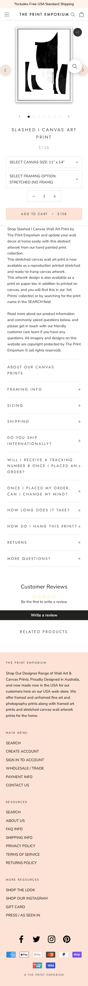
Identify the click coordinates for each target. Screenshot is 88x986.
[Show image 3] (39, 117)
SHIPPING (18, 421)
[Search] (73, 14)
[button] (75, 66)
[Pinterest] (66, 943)
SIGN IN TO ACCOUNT (25, 760)
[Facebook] (21, 943)
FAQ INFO (14, 829)
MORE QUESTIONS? (29, 558)
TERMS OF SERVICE (23, 854)
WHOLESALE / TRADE (25, 768)
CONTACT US (17, 785)
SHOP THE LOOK (20, 890)
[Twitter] (36, 943)
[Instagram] (51, 943)
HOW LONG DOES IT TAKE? (38, 510)
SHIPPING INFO (19, 837)
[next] (82, 69)
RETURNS (17, 542)
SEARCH (13, 743)
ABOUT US (15, 820)
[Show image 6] (54, 117)
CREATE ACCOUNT (22, 751)
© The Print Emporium (44, 975)
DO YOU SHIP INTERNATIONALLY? (29, 440)
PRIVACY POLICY (20, 845)
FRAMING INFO (24, 389)
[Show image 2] (34, 117)
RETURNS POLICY (21, 862)
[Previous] (19, 116)
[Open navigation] (6, 14)
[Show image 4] (44, 117)
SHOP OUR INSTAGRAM (27, 898)
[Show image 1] (29, 117)
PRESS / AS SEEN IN (23, 915)
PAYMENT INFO (19, 776)
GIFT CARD (15, 906)
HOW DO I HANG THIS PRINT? (42, 526)
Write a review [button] (44, 615)
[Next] (68, 116)
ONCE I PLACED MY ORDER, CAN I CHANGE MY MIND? (39, 491)
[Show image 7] (59, 117)
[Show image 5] (49, 117)
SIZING (15, 405)
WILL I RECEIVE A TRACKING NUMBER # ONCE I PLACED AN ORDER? (42, 466)
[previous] (5, 69)
